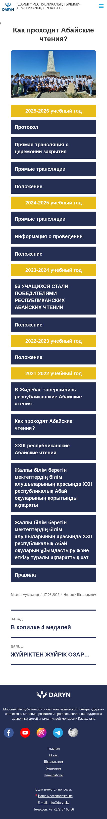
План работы (53, 775)
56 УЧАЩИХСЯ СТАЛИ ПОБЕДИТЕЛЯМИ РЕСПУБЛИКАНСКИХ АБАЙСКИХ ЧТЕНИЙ (41, 297)
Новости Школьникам (80, 595)
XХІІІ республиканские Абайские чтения (42, 449)
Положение (28, 186)
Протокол (26, 127)
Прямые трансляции (40, 169)
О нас (53, 755)
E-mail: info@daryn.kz (54, 803)
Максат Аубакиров (25, 595)
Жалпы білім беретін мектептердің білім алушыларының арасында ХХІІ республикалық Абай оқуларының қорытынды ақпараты (53, 487)
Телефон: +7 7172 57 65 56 (53, 809)
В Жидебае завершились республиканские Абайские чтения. (48, 396)
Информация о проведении (49, 236)
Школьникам (53, 762)
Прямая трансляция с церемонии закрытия (41, 148)
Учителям (53, 768)
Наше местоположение (55, 796)
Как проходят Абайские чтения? (43, 424)
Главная (54, 748)
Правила (25, 575)
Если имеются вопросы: (53, 789)
